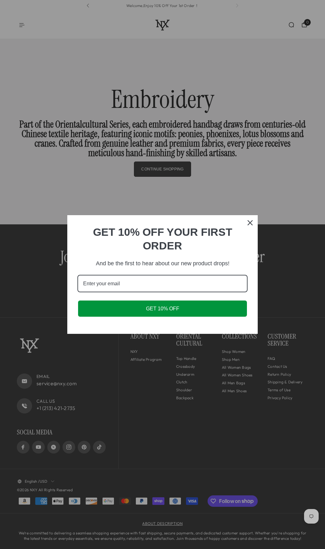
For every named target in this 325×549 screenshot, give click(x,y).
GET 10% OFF (162, 308)
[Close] (250, 222)
